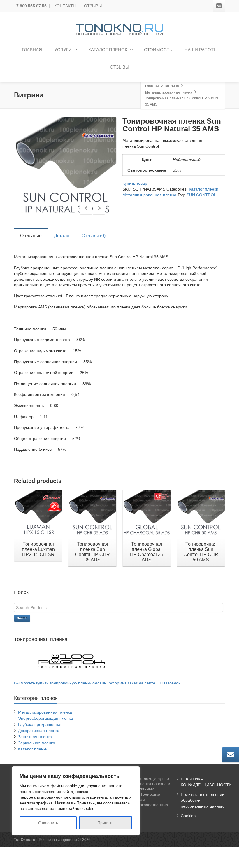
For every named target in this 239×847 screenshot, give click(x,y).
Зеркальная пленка (36, 743)
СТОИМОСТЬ (158, 49)
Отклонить (48, 822)
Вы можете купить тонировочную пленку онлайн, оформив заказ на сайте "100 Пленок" (98, 683)
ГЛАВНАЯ (32, 49)
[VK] (219, 6)
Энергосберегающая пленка (45, 718)
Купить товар (134, 183)
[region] (76, 800)
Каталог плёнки (203, 189)
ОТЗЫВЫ (93, 6)
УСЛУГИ (63, 49)
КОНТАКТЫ (65, 6)
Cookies (188, 815)
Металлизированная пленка (149, 195)
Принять (105, 822)
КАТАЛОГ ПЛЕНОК (107, 49)
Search (22, 618)
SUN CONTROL (201, 195)
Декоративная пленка (38, 730)
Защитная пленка (35, 736)
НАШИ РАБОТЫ (200, 49)
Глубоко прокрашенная (40, 724)
